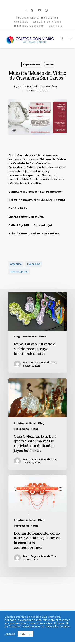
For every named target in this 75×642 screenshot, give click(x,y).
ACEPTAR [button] (25, 633)
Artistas (19, 423)
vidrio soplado (19, 271)
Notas (50, 64)
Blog (17, 336)
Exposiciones (31, 64)
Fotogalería (29, 336)
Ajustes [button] (10, 633)
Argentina (16, 263)
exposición (33, 263)
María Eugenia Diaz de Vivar (37, 86)
